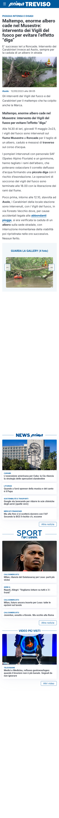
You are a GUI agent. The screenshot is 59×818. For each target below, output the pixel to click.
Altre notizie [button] (47, 524)
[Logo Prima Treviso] (29, 4)
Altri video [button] (48, 683)
